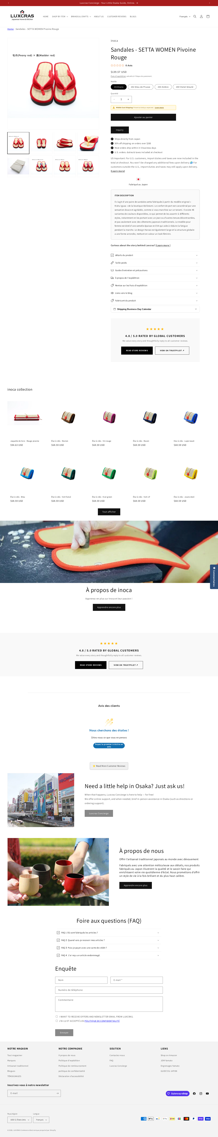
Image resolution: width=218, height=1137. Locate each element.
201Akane (119, 87)
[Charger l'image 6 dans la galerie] (41, 166)
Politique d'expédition (69, 1060)
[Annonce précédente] (8, 3)
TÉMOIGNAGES (14, 1076)
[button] (59, 16)
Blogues (11, 1071)
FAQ (111, 1060)
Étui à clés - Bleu (17, 497)
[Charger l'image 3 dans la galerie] (65, 143)
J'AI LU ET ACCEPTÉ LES (89, 1021)
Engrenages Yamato (170, 1065)
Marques (11, 1060)
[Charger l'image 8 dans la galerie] (88, 166)
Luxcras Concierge (118, 1065)
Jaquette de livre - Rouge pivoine (24, 441)
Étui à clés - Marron (59, 441)
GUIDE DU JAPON (169, 1071)
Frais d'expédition (118, 76)
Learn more (159, 107)
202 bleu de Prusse (140, 87)
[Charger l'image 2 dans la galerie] (41, 143)
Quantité (114, 93)
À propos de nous (67, 1055)
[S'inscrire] (57, 1093)
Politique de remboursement (73, 1065)
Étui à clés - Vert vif (141, 497)
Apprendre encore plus (109, 607)
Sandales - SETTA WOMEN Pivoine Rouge (37, 29)
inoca (114, 41)
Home (10, 29)
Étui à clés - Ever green (102, 497)
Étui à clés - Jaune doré (184, 497)
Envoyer (64, 1032)
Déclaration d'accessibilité (71, 1076)
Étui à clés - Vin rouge (101, 441)
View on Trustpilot (172, 350)
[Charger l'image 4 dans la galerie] (88, 143)
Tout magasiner (14, 1055)
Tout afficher (109, 511)
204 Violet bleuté (184, 87)
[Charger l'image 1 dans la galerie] (18, 143)
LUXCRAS (16, 1130)
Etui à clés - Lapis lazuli (184, 441)
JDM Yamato (167, 1060)
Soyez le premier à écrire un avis (109, 745)
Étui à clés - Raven (141, 441)
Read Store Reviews (137, 350)
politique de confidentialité (72, 1071)
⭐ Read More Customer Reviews (109, 765)
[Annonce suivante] (209, 3)
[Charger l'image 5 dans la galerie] (18, 166)
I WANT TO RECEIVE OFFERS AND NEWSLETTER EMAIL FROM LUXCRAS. (96, 1016)
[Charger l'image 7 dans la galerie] (65, 166)
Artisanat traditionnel (17, 1065)
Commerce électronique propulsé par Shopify (38, 1130)
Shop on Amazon (169, 1055)
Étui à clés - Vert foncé (61, 497)
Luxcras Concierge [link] (99, 813)
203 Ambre (163, 87)
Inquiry (120, 129)
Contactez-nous (117, 1055)
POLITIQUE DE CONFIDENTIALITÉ (102, 1021)
